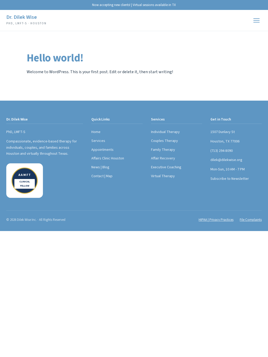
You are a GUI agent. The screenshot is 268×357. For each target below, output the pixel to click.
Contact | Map (102, 176)
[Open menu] (256, 20)
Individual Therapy (165, 132)
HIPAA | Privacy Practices (216, 219)
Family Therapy (163, 149)
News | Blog (100, 167)
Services (98, 140)
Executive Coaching (166, 167)
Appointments (102, 149)
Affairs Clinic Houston (107, 158)
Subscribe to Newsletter (229, 178)
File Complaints (251, 219)
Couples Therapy (164, 140)
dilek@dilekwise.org (226, 160)
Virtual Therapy (163, 176)
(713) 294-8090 (221, 150)
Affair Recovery (163, 158)
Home (95, 132)
